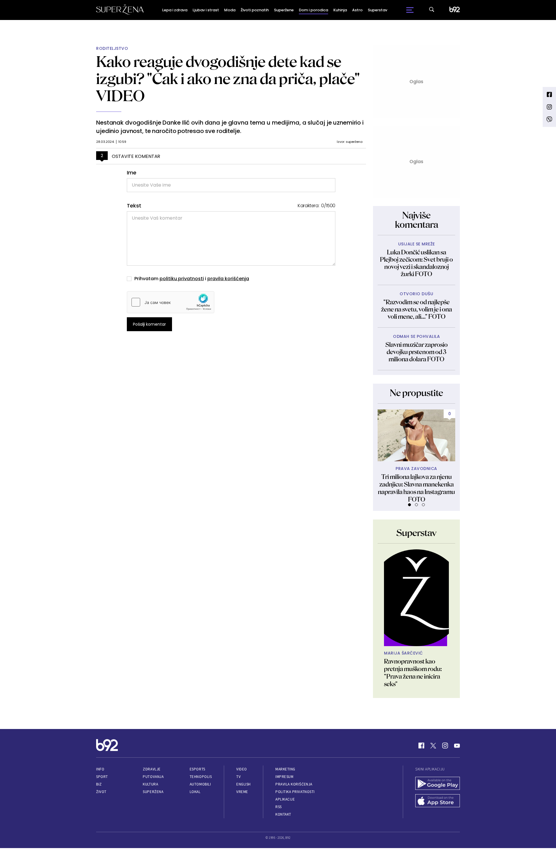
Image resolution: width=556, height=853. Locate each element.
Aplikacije (285, 799)
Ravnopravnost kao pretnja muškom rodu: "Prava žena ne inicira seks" (413, 673)
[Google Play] (437, 784)
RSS (278, 806)
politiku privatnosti (182, 278)
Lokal (195, 791)
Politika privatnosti (295, 791)
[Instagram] (445, 745)
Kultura (150, 784)
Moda (229, 10)
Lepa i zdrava (174, 10)
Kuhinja (340, 10)
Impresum (284, 776)
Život (101, 791)
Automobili (200, 784)
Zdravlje (151, 769)
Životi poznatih (255, 10)
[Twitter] (433, 745)
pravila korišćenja (228, 278)
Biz (99, 784)
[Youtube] (457, 745)
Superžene (284, 10)
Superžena (153, 791)
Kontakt (283, 814)
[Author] (416, 597)
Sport (102, 776)
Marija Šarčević (403, 653)
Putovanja (153, 776)
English (243, 784)
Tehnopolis (201, 776)
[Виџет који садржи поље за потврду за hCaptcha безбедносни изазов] (170, 302)
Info (100, 769)
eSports (197, 769)
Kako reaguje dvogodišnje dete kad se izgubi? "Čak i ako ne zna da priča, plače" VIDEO (228, 79)
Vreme (242, 791)
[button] (409, 504)
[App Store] (437, 801)
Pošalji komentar (149, 324)
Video (241, 769)
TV (238, 776)
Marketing (285, 769)
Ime (131, 172)
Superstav (377, 10)
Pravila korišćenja (293, 784)
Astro (357, 10)
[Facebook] (421, 745)
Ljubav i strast (206, 10)
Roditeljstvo (112, 48)
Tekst (134, 205)
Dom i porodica (313, 10)
